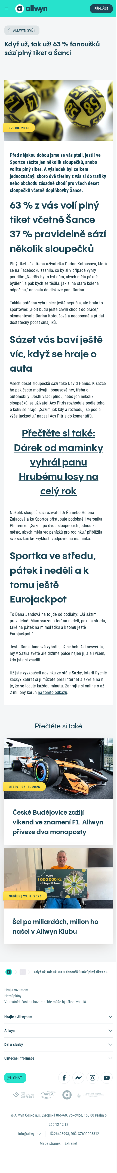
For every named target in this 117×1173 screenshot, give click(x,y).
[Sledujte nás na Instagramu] (92, 1078)
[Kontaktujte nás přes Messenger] (78, 1078)
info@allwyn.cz (29, 1133)
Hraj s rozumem (16, 990)
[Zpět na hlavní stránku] (19, 8)
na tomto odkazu (52, 692)
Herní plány (12, 996)
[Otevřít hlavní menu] (6, 8)
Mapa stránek (50, 1143)
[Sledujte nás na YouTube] (107, 1078)
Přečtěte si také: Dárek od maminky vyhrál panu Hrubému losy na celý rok (58, 462)
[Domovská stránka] (8, 972)
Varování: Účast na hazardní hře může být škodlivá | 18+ (46, 1002)
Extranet (71, 1143)
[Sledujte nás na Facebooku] (64, 1078)
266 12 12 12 (58, 1124)
